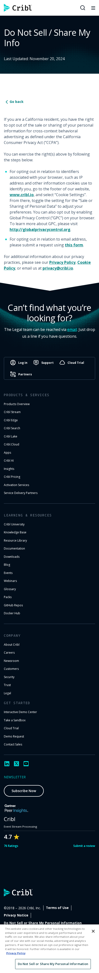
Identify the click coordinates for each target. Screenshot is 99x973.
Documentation (14, 548)
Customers (11, 669)
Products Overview (17, 404)
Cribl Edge (11, 420)
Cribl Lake (10, 436)
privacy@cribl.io (58, 268)
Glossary (10, 589)
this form (74, 245)
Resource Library (15, 540)
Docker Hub (12, 613)
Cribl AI (9, 460)
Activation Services (16, 485)
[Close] (93, 931)
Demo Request (14, 736)
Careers (9, 653)
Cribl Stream (12, 412)
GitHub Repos (13, 605)
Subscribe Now (24, 790)
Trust (7, 685)
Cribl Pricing (12, 477)
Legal (7, 693)
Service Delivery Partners (20, 493)
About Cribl (11, 645)
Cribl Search (12, 428)
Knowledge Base (15, 532)
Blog (7, 565)
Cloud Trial (11, 728)
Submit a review (84, 846)
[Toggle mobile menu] (93, 7)
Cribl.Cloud (11, 444)
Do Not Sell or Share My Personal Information (43, 923)
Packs (8, 597)
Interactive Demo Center (20, 712)
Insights (9, 469)
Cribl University (14, 524)
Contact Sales (13, 744)
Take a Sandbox (14, 720)
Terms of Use (57, 908)
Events (8, 573)
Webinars (10, 581)
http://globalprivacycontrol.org (40, 229)
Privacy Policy (62, 262)
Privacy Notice (16, 915)
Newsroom (11, 661)
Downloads (11, 557)
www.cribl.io (22, 194)
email (72, 329)
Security (9, 677)
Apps (7, 453)
